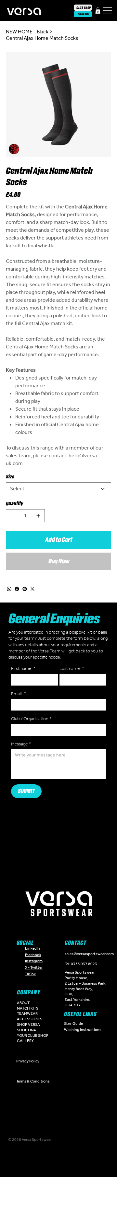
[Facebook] (17, 589)
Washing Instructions (82, 1029)
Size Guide (73, 1023)
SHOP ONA (26, 1030)
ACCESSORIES (29, 1019)
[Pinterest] (24, 589)
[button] (97, 10)
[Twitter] (32, 589)
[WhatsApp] (9, 589)
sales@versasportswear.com (89, 953)
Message (21, 744)
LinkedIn (32, 948)
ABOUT (23, 1002)
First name (23, 668)
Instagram (34, 961)
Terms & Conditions (33, 1081)
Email (18, 693)
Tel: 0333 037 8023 (81, 963)
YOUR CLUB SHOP (32, 1035)
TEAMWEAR (27, 1013)
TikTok (30, 974)
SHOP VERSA (28, 1024)
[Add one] (38, 515)
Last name (71, 668)
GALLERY (25, 1040)
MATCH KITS (27, 1008)
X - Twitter (34, 967)
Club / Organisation (31, 718)
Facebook (33, 954)
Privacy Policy (27, 1061)
